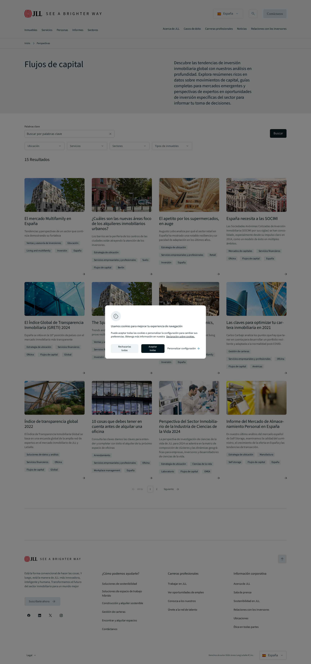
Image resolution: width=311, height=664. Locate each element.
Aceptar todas (153, 348)
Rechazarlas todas (124, 348)
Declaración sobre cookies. (180, 336)
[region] (155, 332)
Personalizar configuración (183, 348)
